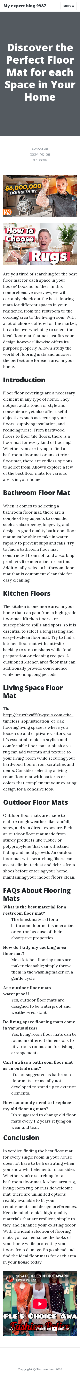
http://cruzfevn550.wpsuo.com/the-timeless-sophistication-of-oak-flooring (38, 721)
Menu (67, 5)
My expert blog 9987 (24, 5)
